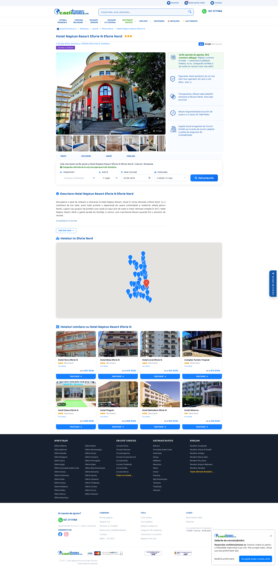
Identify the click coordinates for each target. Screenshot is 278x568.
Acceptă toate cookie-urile (255, 558)
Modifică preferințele (224, 558)
